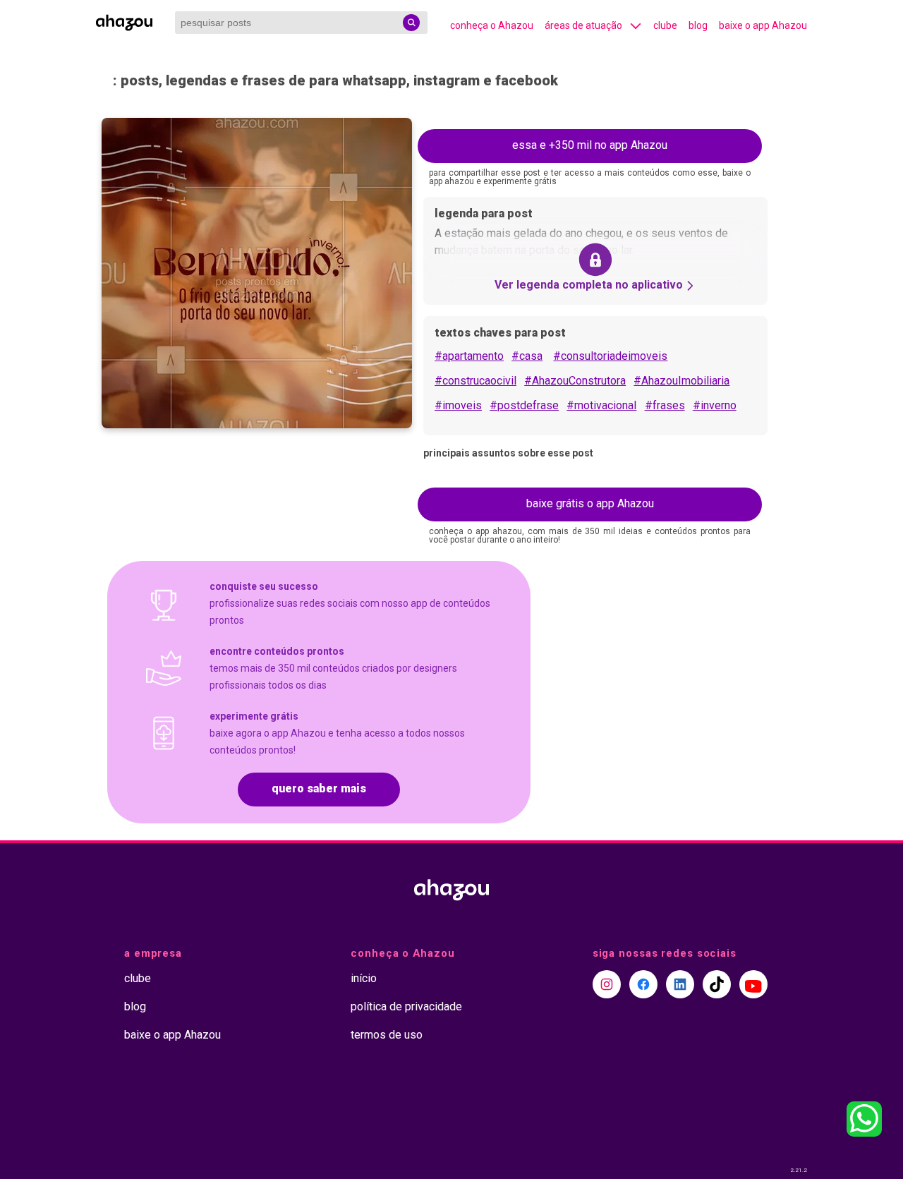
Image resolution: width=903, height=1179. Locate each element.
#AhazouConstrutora (575, 380)
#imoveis (458, 405)
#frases (665, 405)
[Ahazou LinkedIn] (680, 984)
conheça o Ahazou (491, 25)
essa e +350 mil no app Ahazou (589, 145)
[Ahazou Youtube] (753, 984)
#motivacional (601, 405)
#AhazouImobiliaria (681, 380)
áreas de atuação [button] (583, 25)
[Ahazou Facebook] (643, 984)
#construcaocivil (475, 380)
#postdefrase (524, 405)
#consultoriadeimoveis (610, 356)
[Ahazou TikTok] (717, 984)
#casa (527, 356)
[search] (411, 22)
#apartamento (469, 356)
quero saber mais (319, 788)
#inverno (715, 405)
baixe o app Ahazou (763, 25)
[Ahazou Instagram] (607, 984)
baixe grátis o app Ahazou (590, 503)
